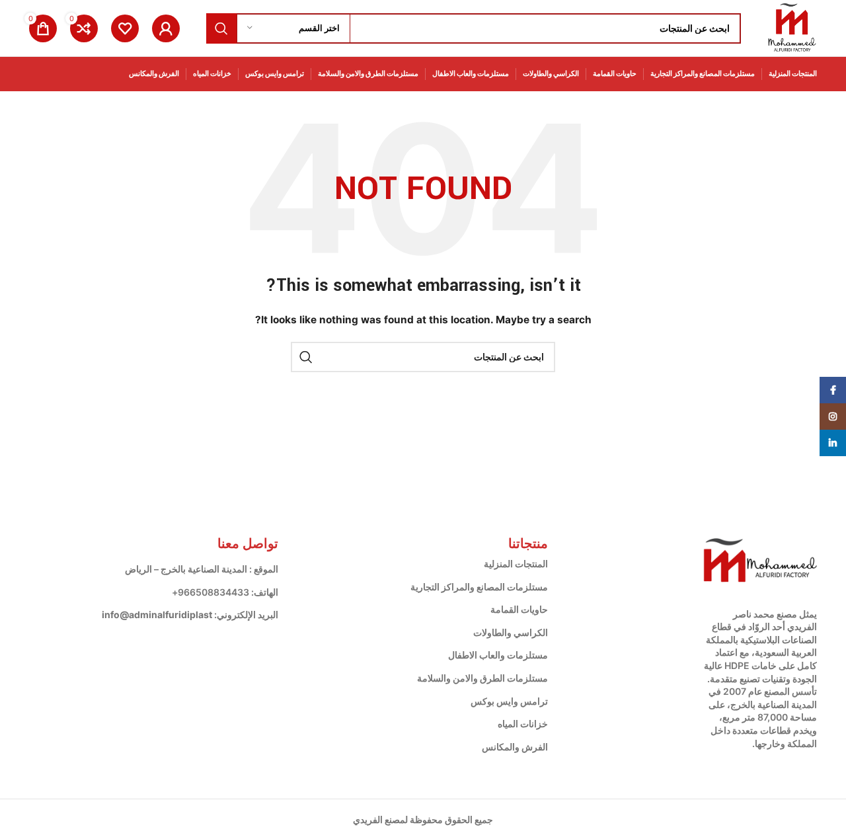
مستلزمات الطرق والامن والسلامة (482, 678)
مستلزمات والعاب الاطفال (498, 654)
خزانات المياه (523, 723)
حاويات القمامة (519, 609)
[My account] (165, 28)
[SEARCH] (221, 28)
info (111, 614)
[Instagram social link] (833, 416)
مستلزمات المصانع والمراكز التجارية (479, 586)
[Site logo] (792, 26)
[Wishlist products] (124, 28)
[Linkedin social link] (833, 443)
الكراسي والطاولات (510, 632)
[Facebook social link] (833, 390)
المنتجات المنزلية (516, 563)
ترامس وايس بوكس (509, 701)
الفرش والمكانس (515, 746)
